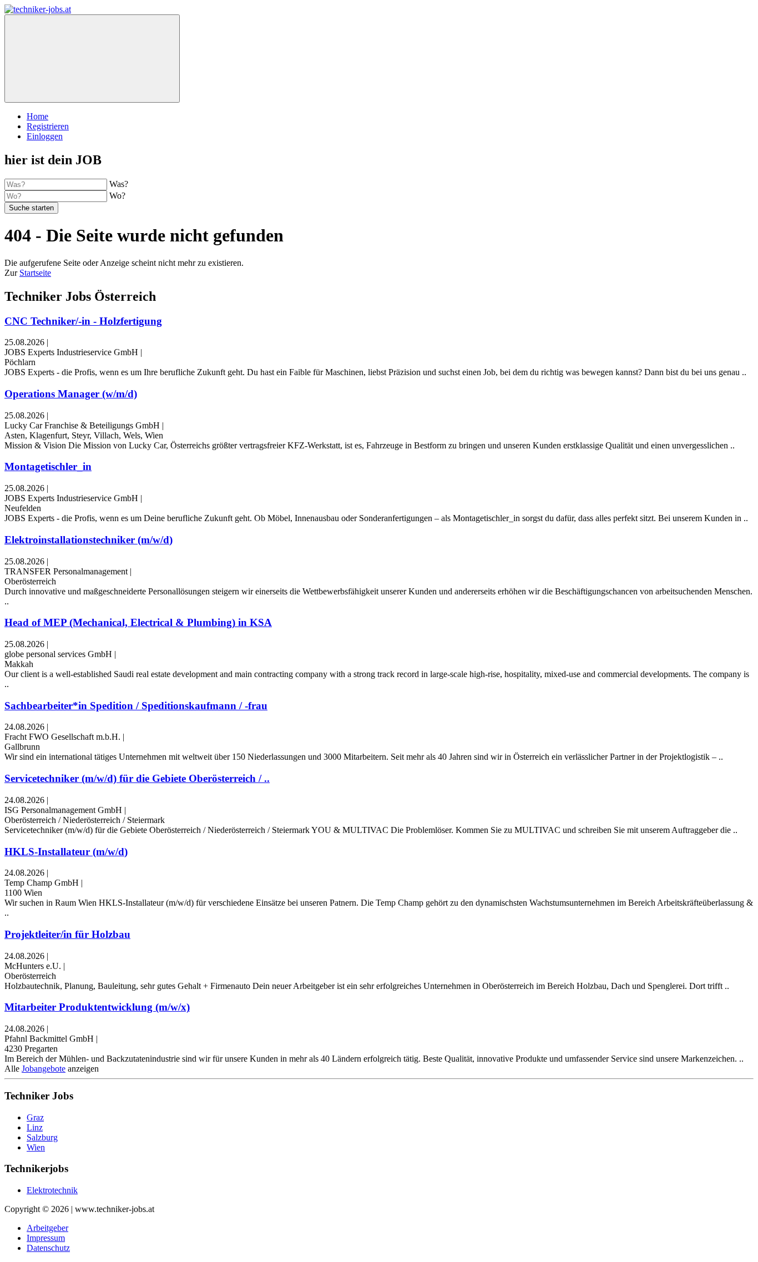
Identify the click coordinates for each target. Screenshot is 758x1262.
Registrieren (48, 126)
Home (37, 116)
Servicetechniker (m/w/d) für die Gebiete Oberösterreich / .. (137, 778)
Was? (118, 184)
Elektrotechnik (52, 1190)
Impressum (46, 1238)
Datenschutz (48, 1248)
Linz (35, 1127)
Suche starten (31, 208)
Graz (35, 1117)
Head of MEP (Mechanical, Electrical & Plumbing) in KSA (138, 622)
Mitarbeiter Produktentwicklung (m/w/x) (97, 1007)
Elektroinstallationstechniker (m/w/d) (88, 540)
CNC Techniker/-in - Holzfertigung (83, 321)
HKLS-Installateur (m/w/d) (66, 851)
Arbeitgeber (47, 1228)
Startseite (35, 272)
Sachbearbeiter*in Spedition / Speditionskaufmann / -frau (135, 705)
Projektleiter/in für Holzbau (67, 934)
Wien (36, 1147)
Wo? (117, 195)
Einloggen (45, 136)
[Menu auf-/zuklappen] (92, 58)
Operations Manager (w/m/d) (70, 394)
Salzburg (42, 1137)
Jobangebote (43, 1068)
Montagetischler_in (48, 466)
